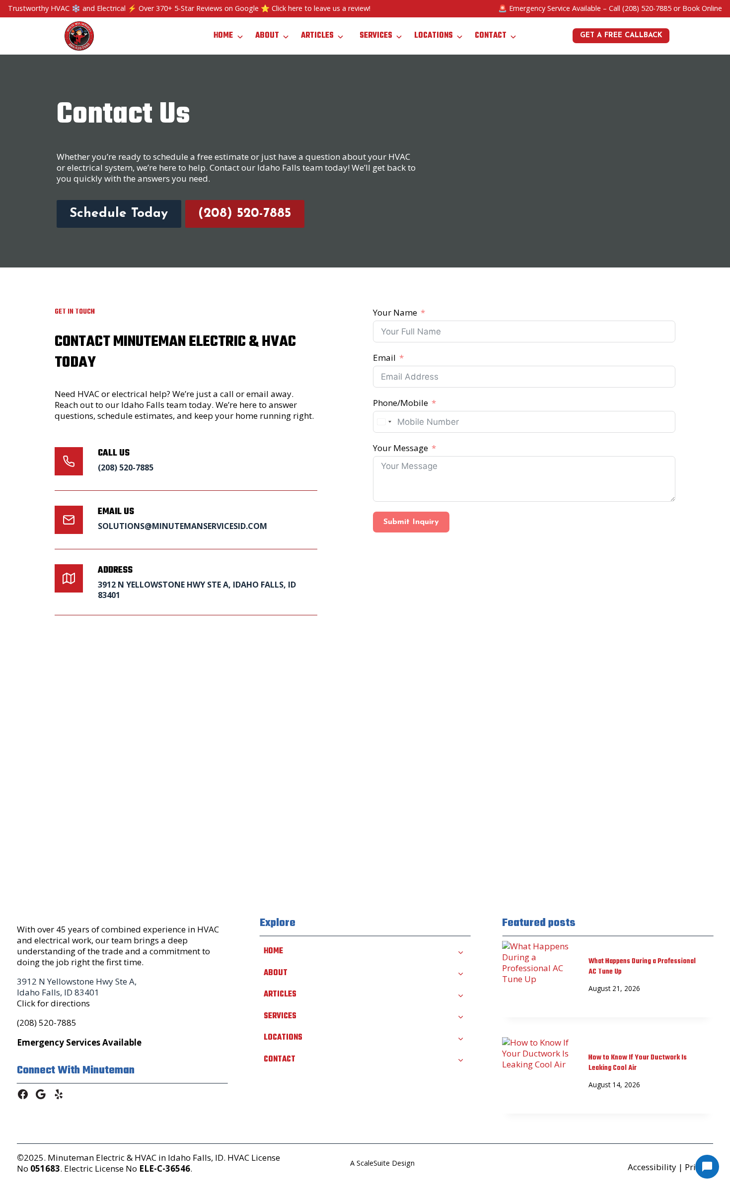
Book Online (702, 8)
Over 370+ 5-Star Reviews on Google (199, 8)
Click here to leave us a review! (321, 8)
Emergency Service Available (555, 8)
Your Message (400, 448)
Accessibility (652, 1167)
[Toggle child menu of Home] (460, 951)
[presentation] (537, 964)
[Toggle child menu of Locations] (460, 1037)
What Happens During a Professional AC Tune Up (642, 967)
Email (384, 357)
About (267, 36)
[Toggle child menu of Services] (460, 1015)
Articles (317, 36)
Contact (491, 36)
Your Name (395, 312)
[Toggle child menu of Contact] (460, 1059)
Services (376, 36)
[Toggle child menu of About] (460, 972)
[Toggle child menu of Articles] (460, 994)
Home (223, 36)
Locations (433, 36)
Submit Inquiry (411, 522)
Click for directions (53, 1003)
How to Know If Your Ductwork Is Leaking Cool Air (637, 1063)
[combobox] (383, 421)
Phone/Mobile (400, 402)
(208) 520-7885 (646, 8)
